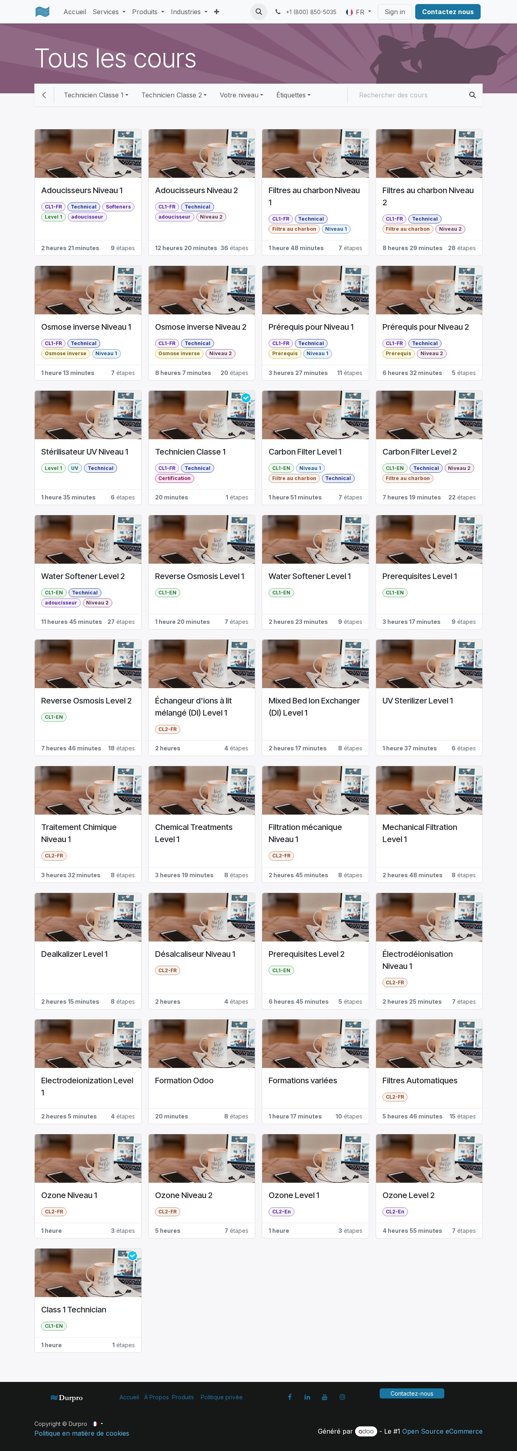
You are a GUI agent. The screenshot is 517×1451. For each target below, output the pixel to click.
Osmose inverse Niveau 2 (200, 327)
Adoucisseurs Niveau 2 (196, 190)
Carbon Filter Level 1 (305, 452)
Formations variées (303, 1080)
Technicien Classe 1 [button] (94, 95)
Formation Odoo (184, 1080)
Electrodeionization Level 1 (87, 1086)
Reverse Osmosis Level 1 (199, 576)
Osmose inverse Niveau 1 (86, 327)
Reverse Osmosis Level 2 (86, 700)
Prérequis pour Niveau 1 (311, 327)
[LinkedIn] (307, 1396)
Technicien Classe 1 (190, 452)
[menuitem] (74, 12)
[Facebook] (289, 1396)
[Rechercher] (472, 95)
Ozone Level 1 (294, 1195)
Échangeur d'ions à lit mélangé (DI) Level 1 (193, 707)
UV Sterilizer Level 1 (417, 700)
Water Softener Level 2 (83, 576)
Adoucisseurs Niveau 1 (81, 190)
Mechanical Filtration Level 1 (419, 833)
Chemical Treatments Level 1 (194, 833)
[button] (258, 11)
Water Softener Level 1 (310, 576)
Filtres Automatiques (420, 1080)
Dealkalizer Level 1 (74, 954)
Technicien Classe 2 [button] (171, 95)
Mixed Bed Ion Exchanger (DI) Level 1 (314, 707)
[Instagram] (342, 1396)
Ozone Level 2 (408, 1195)
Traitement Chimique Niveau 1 (79, 833)
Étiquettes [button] (291, 95)
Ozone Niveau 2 (183, 1195)
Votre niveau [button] (239, 95)
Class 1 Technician (73, 1309)
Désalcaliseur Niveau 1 (195, 954)
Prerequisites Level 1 (419, 576)
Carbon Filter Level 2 (419, 452)
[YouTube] (324, 1396)
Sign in (395, 12)
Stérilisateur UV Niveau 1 (84, 452)
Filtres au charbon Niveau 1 (314, 196)
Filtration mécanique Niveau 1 (305, 833)
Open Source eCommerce (442, 1431)
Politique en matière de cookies (81, 1433)
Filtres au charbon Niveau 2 (428, 196)
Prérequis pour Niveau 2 (425, 327)
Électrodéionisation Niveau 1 (417, 960)
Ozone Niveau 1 (69, 1195)
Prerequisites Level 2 (307, 954)
